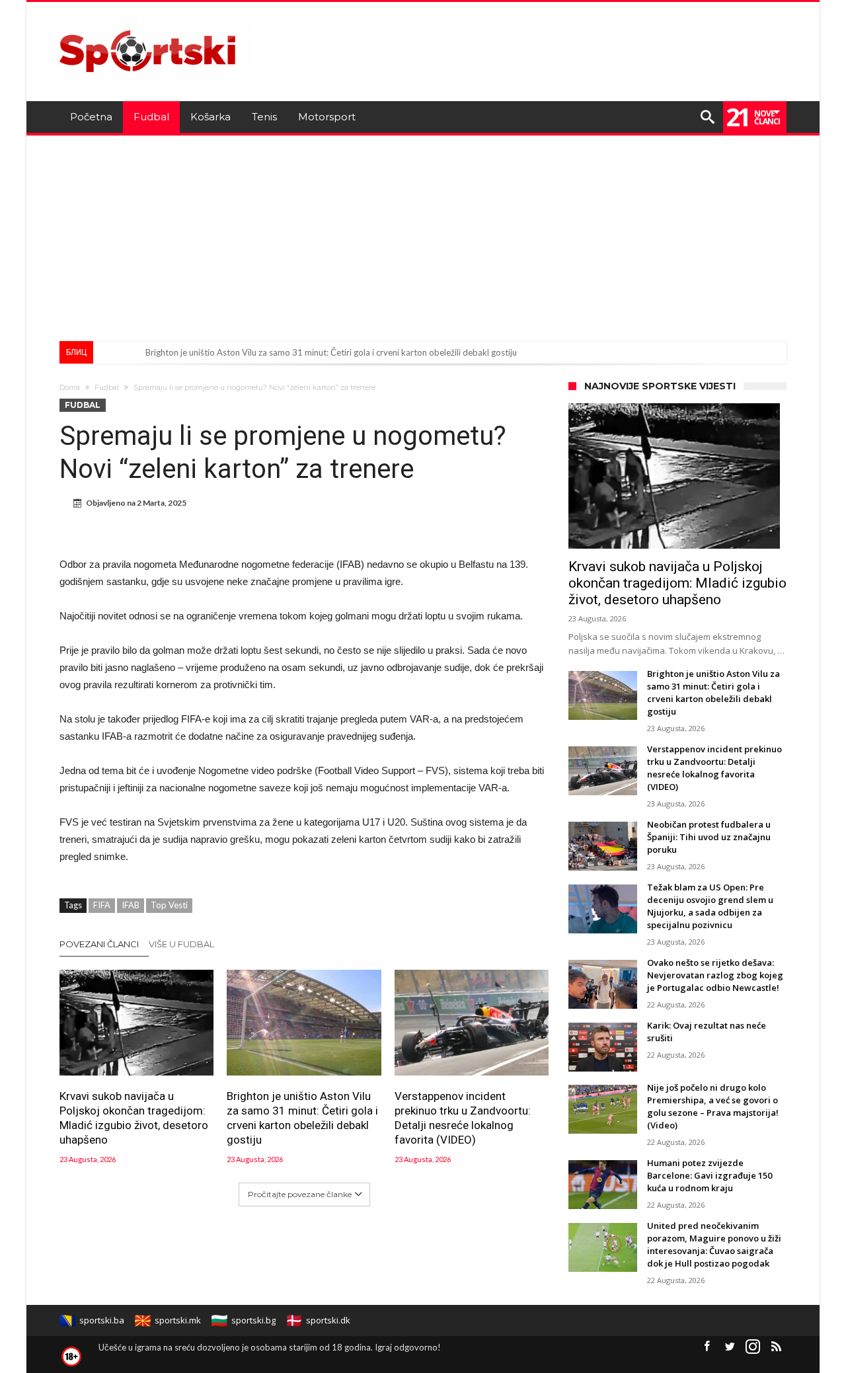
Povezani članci (99, 944)
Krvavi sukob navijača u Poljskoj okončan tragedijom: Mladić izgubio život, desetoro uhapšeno (133, 1117)
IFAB (130, 905)
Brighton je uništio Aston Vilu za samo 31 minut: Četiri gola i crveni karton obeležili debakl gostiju (331, 352)
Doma (69, 387)
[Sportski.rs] (154, 21)
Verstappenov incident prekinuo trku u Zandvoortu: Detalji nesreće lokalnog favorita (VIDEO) (463, 1117)
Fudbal (107, 387)
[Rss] (776, 1347)
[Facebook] (706, 1347)
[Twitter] (729, 1347)
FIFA (101, 905)
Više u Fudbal (181, 944)
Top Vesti (169, 905)
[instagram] (752, 1347)
